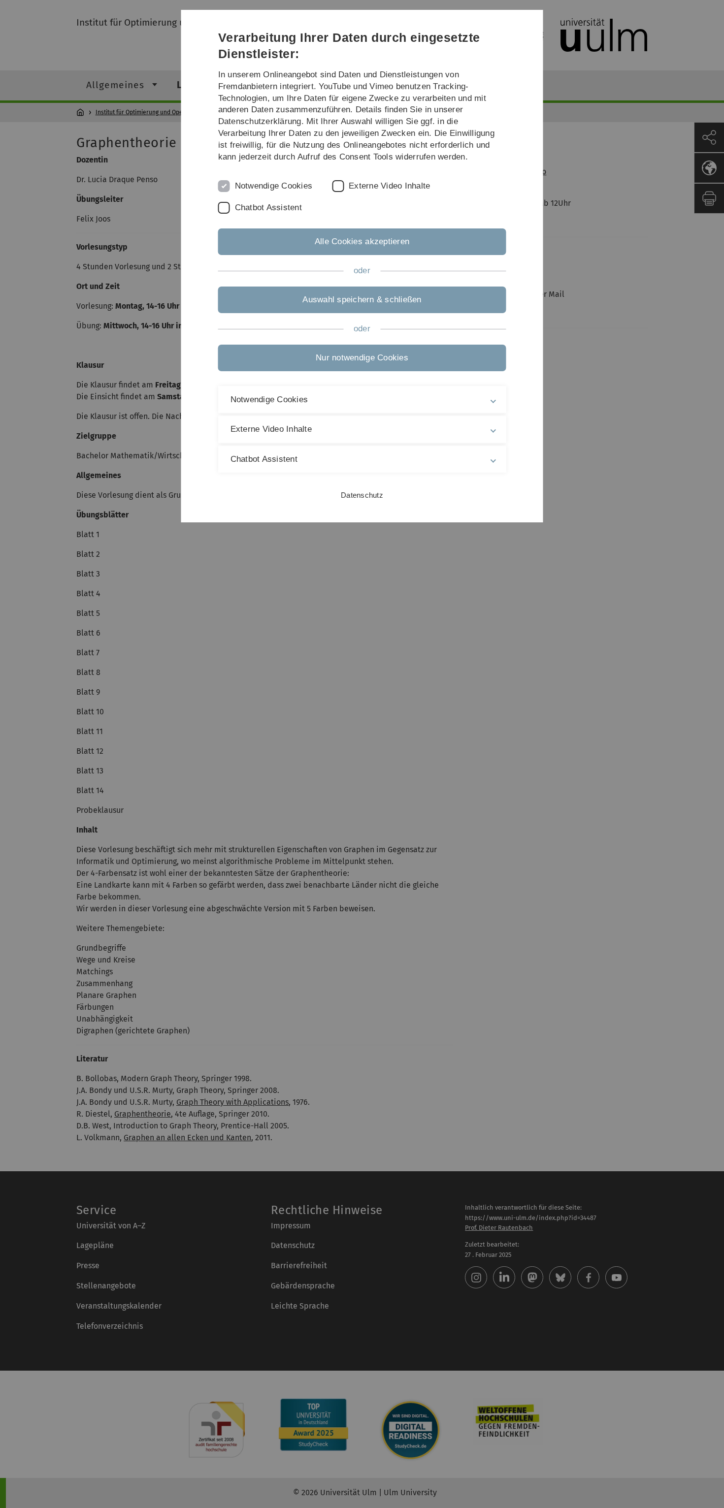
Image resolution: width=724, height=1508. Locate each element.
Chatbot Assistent (268, 207)
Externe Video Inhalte (389, 186)
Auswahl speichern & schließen (361, 299)
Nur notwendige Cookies (362, 357)
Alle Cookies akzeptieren (362, 241)
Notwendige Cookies (274, 186)
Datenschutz (362, 495)
